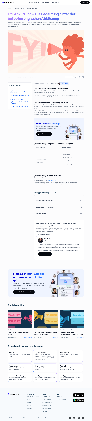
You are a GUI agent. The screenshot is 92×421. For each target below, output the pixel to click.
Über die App (45, 2)
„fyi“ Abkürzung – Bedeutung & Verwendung (18, 92)
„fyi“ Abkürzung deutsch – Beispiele (19, 106)
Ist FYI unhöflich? (41, 214)
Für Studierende (46, 396)
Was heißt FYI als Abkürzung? (44, 200)
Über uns (29, 399)
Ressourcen (54, 2)
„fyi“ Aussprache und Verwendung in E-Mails (20, 96)
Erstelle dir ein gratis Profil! (24, 292)
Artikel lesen (27, 337)
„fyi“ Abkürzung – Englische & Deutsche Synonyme (20, 102)
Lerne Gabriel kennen (44, 254)
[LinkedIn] (83, 418)
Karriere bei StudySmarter (34, 396)
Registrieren (85, 2)
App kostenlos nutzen (44, 134)
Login (77, 2)
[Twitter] (79, 418)
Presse (29, 405)
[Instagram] (74, 418)
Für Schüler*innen (46, 399)
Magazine (29, 408)
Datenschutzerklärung (43, 418)
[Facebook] (70, 418)
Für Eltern (44, 411)
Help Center (60, 396)
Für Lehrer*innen (46, 408)
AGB (24, 418)
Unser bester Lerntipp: (17, 99)
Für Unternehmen (46, 405)
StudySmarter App (52, 180)
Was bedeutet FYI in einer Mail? (45, 207)
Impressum (31, 418)
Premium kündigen (61, 399)
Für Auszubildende (47, 402)
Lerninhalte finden (33, 2)
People (29, 402)
